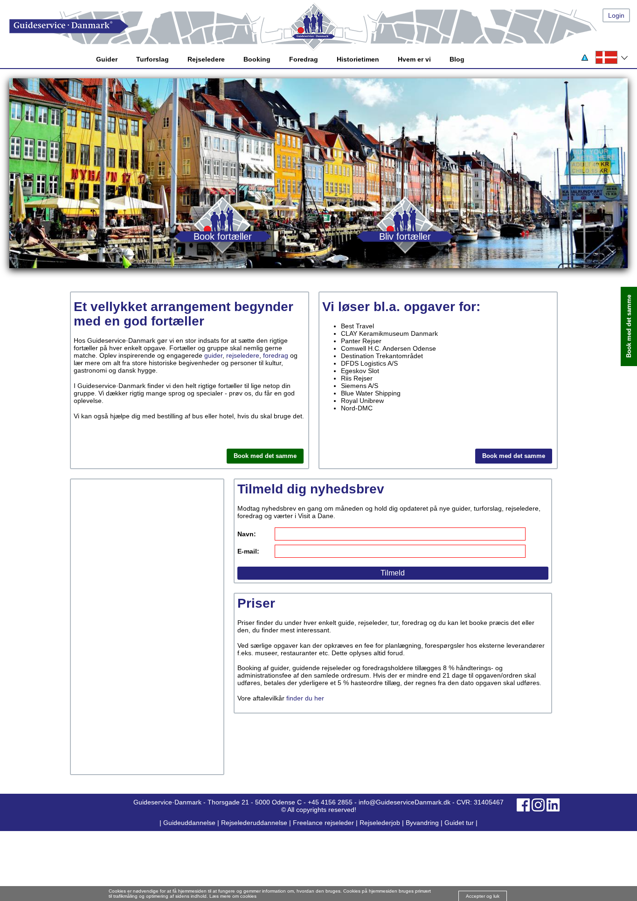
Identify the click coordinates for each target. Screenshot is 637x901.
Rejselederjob (380, 822)
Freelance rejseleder (323, 822)
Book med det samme (265, 455)
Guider (107, 59)
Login (616, 15)
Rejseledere (206, 59)
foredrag (275, 355)
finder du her (305, 698)
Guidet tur (459, 822)
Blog (457, 59)
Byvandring (422, 822)
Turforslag (152, 59)
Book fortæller (223, 236)
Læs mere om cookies (232, 896)
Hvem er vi (414, 59)
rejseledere (242, 355)
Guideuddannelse (190, 822)
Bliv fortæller (405, 236)
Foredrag (303, 59)
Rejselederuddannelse (255, 822)
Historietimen (358, 59)
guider (213, 355)
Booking (256, 59)
